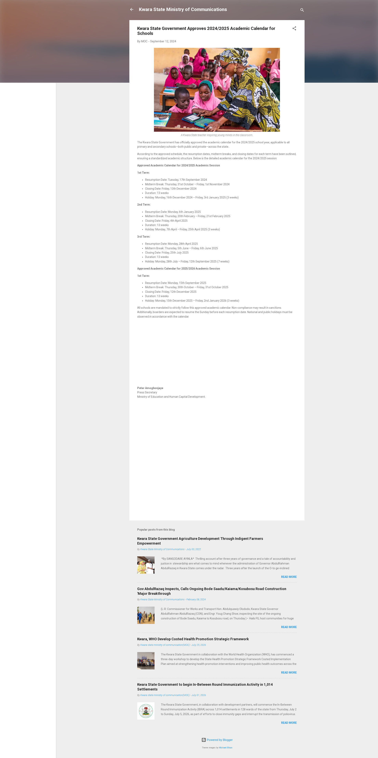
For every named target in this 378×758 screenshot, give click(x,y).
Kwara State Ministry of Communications (183, 9)
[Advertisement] (217, 356)
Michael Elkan (225, 747)
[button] (294, 29)
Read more (289, 576)
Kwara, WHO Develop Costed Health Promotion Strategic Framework (193, 639)
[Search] (302, 11)
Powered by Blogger (219, 740)
